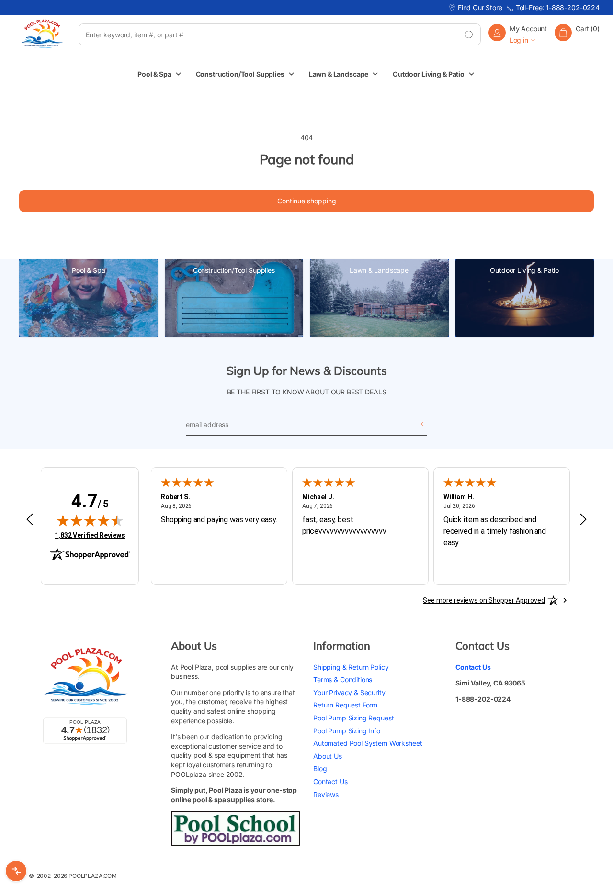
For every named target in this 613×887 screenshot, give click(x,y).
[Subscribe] (423, 424)
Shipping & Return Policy (350, 667)
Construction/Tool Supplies (234, 270)
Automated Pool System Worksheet (367, 743)
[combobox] (268, 34)
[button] (577, 34)
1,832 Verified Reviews (90, 535)
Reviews (326, 794)
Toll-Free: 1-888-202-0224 (558, 7)
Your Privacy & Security (349, 692)
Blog (320, 768)
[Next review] (583, 519)
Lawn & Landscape (379, 270)
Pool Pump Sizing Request (353, 718)
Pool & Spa (88, 270)
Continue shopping (306, 201)
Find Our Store (480, 7)
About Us (327, 756)
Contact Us (330, 781)
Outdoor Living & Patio (524, 270)
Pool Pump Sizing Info (346, 731)
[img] (90, 520)
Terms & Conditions (342, 679)
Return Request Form (345, 705)
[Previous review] (29, 519)
